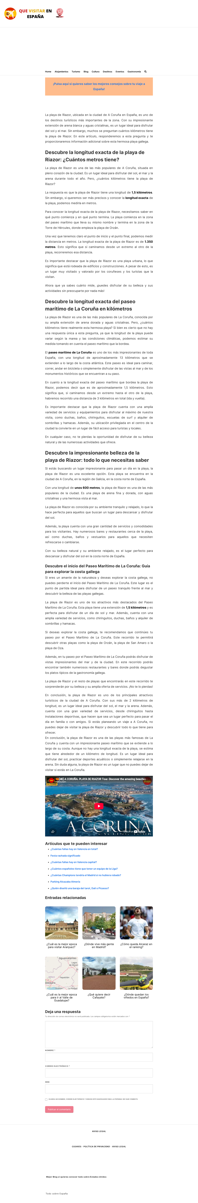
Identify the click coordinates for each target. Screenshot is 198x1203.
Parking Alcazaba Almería (65, 881)
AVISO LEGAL (99, 1131)
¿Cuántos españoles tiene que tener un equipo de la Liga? (84, 868)
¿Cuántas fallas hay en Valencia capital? (74, 862)
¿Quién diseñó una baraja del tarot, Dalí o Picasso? (80, 888)
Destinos (107, 71)
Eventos (120, 71)
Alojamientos (61, 71)
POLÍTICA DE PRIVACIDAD (97, 1146)
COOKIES (77, 1146)
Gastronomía (134, 71)
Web (47, 1082)
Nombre (50, 1050)
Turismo (76, 71)
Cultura (95, 71)
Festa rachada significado (65, 855)
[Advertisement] (99, 47)
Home (48, 71)
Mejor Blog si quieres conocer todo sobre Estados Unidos (76, 1177)
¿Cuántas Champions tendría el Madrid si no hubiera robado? (86, 875)
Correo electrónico (57, 1066)
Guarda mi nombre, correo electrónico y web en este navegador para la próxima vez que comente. (93, 1099)
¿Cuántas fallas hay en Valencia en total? (74, 849)
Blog (86, 71)
